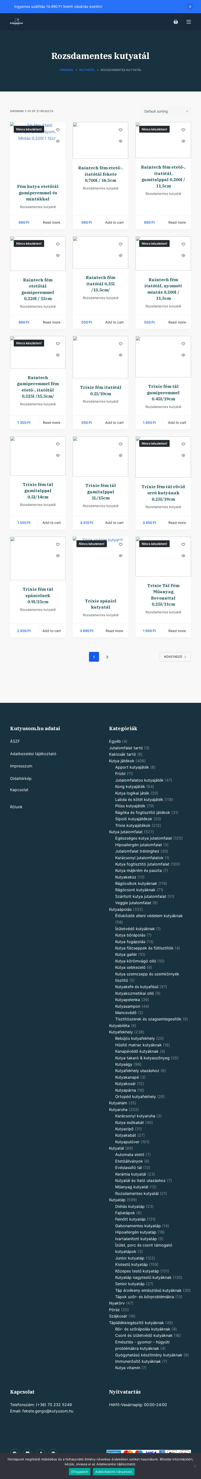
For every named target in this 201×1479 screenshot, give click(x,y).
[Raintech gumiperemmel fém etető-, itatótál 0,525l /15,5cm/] (37, 352)
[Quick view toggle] (58, 141)
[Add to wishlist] (58, 130)
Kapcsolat (19, 789)
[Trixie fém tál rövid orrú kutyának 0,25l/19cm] (163, 457)
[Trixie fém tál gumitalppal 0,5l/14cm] (37, 455)
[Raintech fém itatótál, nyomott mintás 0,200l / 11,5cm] (163, 253)
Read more (51, 222)
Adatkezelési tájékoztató (33, 753)
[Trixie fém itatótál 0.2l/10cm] (100, 357)
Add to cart (114, 222)
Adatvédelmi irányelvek (113, 1472)
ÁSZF (15, 741)
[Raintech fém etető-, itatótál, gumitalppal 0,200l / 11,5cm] (163, 140)
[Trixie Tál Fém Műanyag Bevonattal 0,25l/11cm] (163, 557)
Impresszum (21, 765)
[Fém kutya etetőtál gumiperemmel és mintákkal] (37, 149)
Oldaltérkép (21, 778)
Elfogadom (79, 1472)
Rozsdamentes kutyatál (38, 207)
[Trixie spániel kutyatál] (100, 564)
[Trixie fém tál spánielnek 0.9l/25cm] (37, 558)
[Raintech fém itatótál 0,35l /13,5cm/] (100, 252)
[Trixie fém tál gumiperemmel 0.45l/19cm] (163, 356)
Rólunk (16, 806)
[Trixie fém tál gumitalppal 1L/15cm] (100, 456)
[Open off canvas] (189, 22)
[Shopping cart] (176, 22)
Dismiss (190, 6)
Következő (173, 657)
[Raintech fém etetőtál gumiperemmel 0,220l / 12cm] (37, 253)
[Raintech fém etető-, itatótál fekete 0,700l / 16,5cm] (100, 140)
